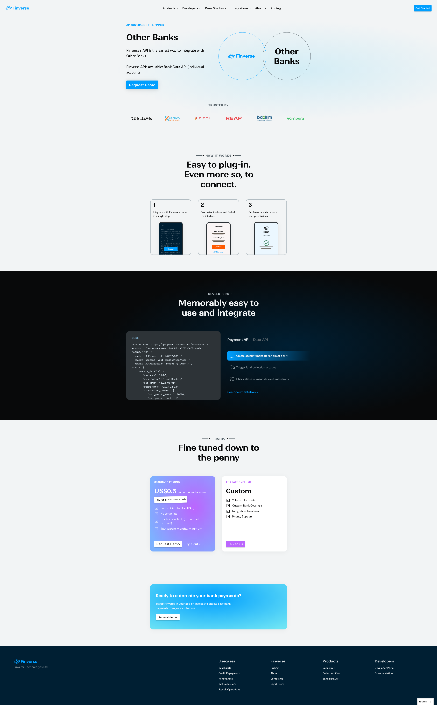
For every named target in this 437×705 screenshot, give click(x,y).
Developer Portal (384, 668)
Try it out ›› (192, 544)
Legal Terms (277, 684)
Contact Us (277, 678)
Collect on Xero (332, 673)
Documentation (384, 673)
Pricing (275, 668)
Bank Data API (331, 678)
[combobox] (425, 701)
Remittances (225, 678)
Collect (326, 668)
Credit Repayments (229, 673)
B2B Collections (227, 684)
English (423, 701)
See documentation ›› (242, 392)
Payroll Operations (229, 689)
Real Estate (224, 668)
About (274, 673)
